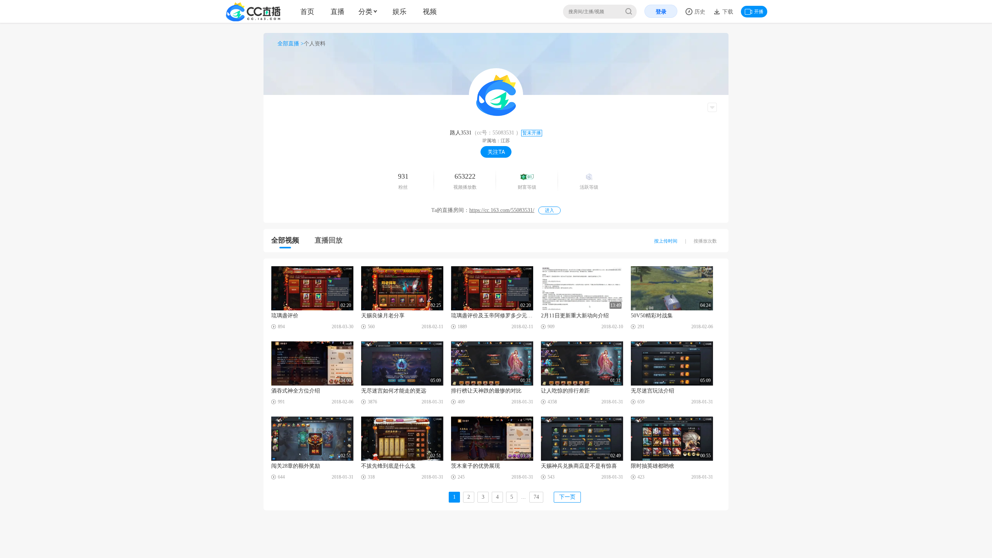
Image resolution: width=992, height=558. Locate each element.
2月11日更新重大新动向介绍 (575, 316)
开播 (758, 11)
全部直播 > (290, 43)
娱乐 (399, 11)
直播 (337, 11)
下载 (727, 11)
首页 (307, 11)
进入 (549, 210)
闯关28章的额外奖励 (295, 466)
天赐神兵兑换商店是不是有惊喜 (579, 466)
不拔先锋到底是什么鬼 (388, 466)
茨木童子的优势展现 (475, 466)
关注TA (496, 151)
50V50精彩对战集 (652, 316)
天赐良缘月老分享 (383, 316)
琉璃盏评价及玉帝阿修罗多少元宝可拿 (492, 316)
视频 (430, 11)
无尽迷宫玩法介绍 (652, 391)
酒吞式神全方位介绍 (295, 391)
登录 (661, 11)
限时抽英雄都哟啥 (652, 466)
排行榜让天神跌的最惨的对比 (486, 391)
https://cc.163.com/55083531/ (501, 210)
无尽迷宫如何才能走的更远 (393, 391)
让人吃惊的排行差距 (565, 391)
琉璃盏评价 (284, 316)
